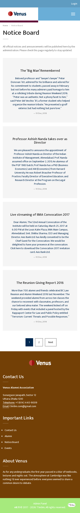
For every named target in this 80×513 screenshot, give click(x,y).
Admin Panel (40, 503)
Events (8, 448)
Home (5, 25)
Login (74, 3)
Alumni (8, 436)
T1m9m (40, 507)
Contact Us (11, 430)
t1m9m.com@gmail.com (23, 406)
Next (50, 342)
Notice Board (12, 442)
